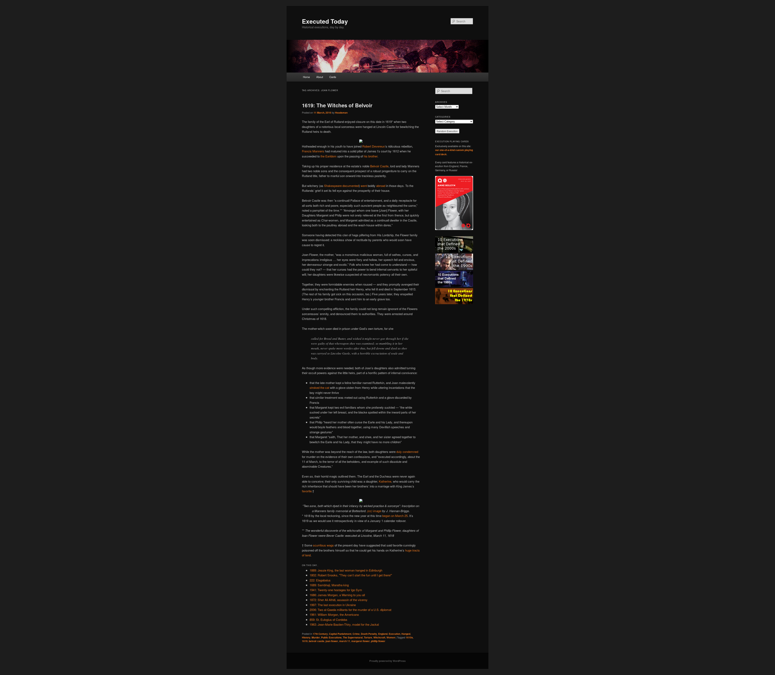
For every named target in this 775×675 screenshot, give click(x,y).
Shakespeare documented (341, 186)
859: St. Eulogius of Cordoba (328, 619)
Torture (368, 637)
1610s (409, 637)
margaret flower (360, 641)
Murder (316, 637)
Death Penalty (369, 634)
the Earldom (328, 156)
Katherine (385, 481)
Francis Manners (313, 151)
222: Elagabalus (320, 580)
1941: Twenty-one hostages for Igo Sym (336, 590)
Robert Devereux (373, 146)
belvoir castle (316, 641)
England (383, 634)
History (306, 637)
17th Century (320, 634)
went (364, 186)
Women (390, 637)
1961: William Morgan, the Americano (334, 614)
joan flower (332, 641)
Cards (332, 77)
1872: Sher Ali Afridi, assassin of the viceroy (339, 600)
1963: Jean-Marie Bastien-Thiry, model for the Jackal (344, 624)
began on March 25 (395, 516)
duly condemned (407, 451)
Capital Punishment (340, 634)
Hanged (405, 634)
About (319, 77)
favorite (307, 491)
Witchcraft (379, 637)
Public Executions (331, 637)
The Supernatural (353, 637)
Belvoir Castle (379, 166)
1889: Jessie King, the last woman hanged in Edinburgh (346, 570)
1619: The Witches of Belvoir (337, 105)
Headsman (341, 112)
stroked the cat (319, 387)
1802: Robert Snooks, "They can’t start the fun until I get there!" (351, 575)
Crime (356, 634)
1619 (305, 641)
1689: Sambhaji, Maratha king (329, 585)
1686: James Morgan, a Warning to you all (337, 595)
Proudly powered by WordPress (387, 661)
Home (306, 77)
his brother (370, 156)
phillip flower (378, 641)
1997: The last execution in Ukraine (333, 605)
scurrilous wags (323, 545)
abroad (380, 186)
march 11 (344, 641)
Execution (394, 634)
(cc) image (374, 511)
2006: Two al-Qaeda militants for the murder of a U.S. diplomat (350, 610)
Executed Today (325, 21)
